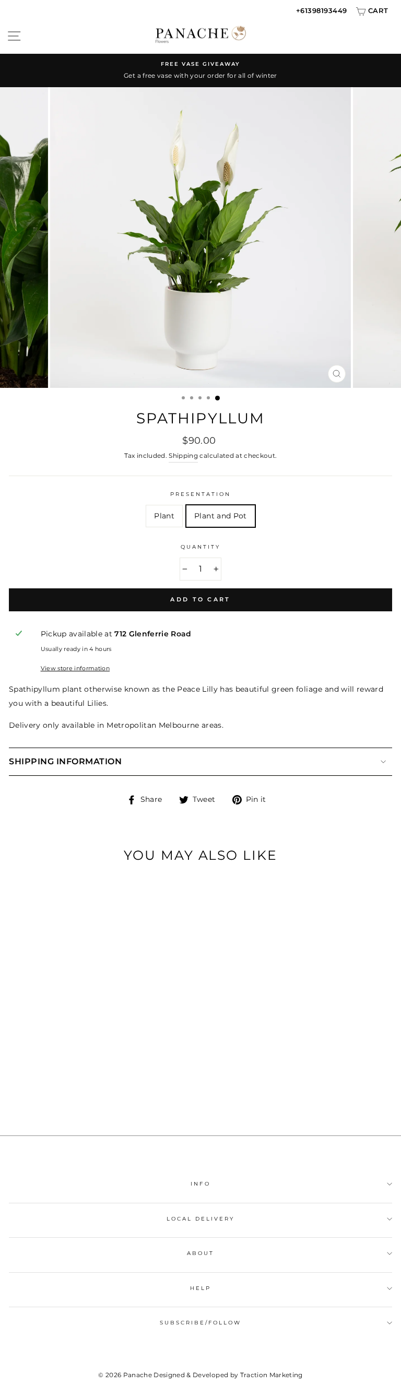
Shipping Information (65, 761)
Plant (164, 516)
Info (200, 1183)
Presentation (200, 494)
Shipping (183, 455)
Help (200, 1288)
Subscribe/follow (201, 1322)
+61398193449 (321, 10)
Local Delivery (201, 1218)
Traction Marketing (271, 1375)
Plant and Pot (220, 516)
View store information (75, 668)
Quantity (200, 546)
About (200, 1253)
